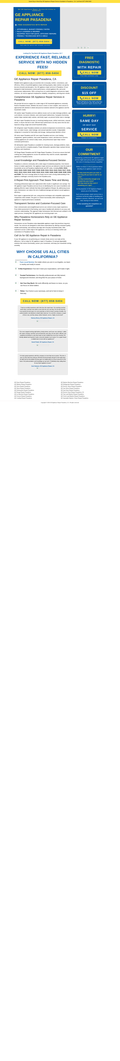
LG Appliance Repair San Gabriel (23, 627)
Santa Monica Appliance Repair (22, 862)
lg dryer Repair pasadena (20, 450)
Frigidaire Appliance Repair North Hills (24, 696)
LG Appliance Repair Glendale (22, 608)
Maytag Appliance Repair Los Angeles (24, 899)
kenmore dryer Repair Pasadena (22, 488)
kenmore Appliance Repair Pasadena (24, 484)
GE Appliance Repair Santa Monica (23, 419)
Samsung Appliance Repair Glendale (24, 884)
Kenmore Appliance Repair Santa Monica (25, 815)
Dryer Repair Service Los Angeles (23, 974)
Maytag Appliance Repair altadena (23, 494)
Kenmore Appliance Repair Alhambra (24, 429)
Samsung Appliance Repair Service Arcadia (26, 1004)
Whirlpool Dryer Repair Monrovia (22, 797)
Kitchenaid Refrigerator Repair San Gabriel (25, 754)
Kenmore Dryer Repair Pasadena (23, 551)
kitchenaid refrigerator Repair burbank (24, 492)
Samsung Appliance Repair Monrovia (24, 840)
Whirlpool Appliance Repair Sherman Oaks (25, 637)
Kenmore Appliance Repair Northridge (24, 663)
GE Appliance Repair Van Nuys (22, 708)
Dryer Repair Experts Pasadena (22, 728)
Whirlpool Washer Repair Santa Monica (24, 783)
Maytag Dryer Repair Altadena (22, 496)
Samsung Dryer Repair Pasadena (23, 480)
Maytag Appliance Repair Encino (22, 880)
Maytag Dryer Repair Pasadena (22, 531)
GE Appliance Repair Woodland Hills (24, 773)
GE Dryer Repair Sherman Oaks (22, 765)
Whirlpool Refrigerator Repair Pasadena (25, 807)
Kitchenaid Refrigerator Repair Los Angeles (26, 752)
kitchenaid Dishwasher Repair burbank (24, 499)
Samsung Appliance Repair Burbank (24, 596)
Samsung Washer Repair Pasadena (23, 850)
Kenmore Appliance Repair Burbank (23, 917)
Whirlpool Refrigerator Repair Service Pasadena (27, 956)
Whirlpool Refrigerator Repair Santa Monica (26, 805)
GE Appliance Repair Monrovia (22, 775)
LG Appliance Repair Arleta (21, 590)
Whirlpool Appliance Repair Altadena (24, 503)
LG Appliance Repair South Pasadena (24, 692)
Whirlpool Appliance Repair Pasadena (24, 446)
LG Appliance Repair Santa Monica (23, 407)
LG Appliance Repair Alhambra (22, 432)
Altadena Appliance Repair (21, 848)
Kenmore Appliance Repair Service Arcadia (26, 1002)
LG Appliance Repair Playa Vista (22, 949)
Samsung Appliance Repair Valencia (24, 1041)
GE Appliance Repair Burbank (22, 612)
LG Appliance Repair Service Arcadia (24, 1006)
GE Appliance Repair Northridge (22, 704)
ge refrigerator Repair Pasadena (22, 462)
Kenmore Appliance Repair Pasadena (24, 661)
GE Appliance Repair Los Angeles (23, 427)
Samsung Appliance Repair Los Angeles (25, 809)
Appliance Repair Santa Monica (22, 870)
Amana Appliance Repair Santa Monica (24, 844)
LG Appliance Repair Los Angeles (23, 411)
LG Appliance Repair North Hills (22, 681)
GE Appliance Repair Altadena (22, 501)
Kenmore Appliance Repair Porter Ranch (25, 659)
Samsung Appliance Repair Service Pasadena (26, 962)
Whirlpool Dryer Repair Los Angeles (23, 795)
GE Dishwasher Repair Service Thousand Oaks (27, 1012)
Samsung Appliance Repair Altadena (24, 507)
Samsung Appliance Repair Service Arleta (25, 992)
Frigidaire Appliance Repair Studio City (24, 700)
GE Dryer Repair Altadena (21, 517)
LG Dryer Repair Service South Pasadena (25, 980)
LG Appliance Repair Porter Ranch (23, 669)
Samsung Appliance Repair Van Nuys (24, 988)
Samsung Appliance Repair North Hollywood (26, 1037)
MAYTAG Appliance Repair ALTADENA (24, 466)
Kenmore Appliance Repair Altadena (24, 444)
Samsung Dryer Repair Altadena (22, 572)
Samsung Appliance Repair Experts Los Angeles (27, 716)
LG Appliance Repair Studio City (22, 691)
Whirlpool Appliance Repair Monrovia (24, 838)
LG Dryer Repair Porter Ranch (22, 761)
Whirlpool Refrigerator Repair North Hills (25, 803)
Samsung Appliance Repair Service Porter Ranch (27, 960)
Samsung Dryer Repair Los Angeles (23, 744)
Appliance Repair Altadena (21, 497)
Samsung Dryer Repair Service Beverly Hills (26, 978)
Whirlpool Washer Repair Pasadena (23, 785)
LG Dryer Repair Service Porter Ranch (24, 982)
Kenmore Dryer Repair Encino (22, 1017)
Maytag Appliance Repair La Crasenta (24, 903)
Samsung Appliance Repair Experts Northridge (27, 714)
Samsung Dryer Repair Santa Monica (24, 791)
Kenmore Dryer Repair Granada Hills (24, 1016)
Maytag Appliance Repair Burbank (23, 919)
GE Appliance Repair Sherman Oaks (24, 710)
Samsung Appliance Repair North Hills (24, 677)
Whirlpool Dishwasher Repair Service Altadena (27, 1014)
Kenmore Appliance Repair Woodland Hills (25, 909)
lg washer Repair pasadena (21, 452)
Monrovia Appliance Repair (21, 836)
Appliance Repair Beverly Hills (22, 830)
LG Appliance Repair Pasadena (22, 417)
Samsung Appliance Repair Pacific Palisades (26, 1021)
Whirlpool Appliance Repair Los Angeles (25, 633)
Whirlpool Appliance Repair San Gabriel (25, 631)
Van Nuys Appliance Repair (21, 889)
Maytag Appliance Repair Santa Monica (24, 834)
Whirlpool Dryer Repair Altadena (22, 561)
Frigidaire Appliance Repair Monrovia (24, 858)
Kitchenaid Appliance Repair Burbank (24, 434)
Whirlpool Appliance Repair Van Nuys (24, 986)
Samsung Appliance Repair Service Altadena (26, 994)
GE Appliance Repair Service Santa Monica (26, 972)
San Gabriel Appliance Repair (22, 626)
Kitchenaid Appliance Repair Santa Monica (25, 895)
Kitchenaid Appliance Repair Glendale (24, 614)
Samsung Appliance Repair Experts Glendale (26, 722)
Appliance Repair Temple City (22, 822)
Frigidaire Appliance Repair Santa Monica (25, 819)
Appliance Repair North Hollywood (23, 824)
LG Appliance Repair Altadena (22, 505)
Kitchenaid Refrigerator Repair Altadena (25, 543)
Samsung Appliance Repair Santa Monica (25, 811)
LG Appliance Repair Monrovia (22, 779)
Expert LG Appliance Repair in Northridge (25, 712)
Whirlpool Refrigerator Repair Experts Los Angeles (28, 734)
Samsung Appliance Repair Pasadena (24, 478)
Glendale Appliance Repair (21, 933)
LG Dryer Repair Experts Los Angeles (24, 726)
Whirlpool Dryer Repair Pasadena (23, 801)
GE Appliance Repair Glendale (22, 610)
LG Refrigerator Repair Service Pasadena (25, 954)
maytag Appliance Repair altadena (23, 468)
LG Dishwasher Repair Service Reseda (24, 1010)
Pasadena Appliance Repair (21, 846)
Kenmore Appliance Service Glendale (24, 651)
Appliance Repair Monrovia (21, 817)
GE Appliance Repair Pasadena (22, 436)
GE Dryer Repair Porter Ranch (22, 763)
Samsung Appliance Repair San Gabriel (25, 629)
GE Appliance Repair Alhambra (22, 425)
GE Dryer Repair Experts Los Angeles (24, 730)
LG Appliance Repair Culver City (22, 413)
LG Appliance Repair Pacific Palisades (24, 1031)
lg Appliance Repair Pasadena (22, 470)
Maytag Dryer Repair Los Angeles (23, 742)
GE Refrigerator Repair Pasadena (23, 1049)
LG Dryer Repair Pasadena (21, 759)
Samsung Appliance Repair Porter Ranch (25, 679)
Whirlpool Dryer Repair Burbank (22, 523)
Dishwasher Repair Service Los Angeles (25, 1008)
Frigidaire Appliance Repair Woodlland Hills (26, 702)
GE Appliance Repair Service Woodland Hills (26, 968)
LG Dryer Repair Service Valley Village (24, 976)
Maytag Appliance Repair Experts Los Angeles (26, 718)
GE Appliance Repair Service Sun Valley (25, 970)
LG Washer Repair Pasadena (21, 856)
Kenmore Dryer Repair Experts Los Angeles (26, 732)
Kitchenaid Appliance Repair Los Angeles (25, 893)
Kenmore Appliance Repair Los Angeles (25, 431)
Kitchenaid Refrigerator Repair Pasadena (25, 757)
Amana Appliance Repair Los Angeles (24, 882)
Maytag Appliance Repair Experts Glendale (25, 720)
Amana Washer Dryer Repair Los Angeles (25, 423)
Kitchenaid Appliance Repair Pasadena (24, 438)
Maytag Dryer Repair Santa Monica (23, 787)
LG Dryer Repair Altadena (20, 535)
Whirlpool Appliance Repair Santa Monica (25, 639)
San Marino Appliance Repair (22, 748)
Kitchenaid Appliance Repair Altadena (24, 539)
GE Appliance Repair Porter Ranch (23, 706)
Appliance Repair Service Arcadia (23, 1000)
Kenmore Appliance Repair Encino (23, 911)
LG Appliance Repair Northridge (22, 665)
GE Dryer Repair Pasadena (21, 464)
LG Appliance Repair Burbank (22, 649)
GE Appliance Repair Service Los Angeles (25, 966)
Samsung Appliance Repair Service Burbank (26, 996)
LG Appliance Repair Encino (21, 602)
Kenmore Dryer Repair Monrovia (22, 769)
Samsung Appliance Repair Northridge (24, 673)
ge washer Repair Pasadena (21, 460)
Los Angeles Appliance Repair (22, 878)
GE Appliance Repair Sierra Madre (23, 777)
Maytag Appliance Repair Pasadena (23, 527)
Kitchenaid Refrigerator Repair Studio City (25, 756)
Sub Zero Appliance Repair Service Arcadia (26, 998)
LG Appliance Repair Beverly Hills (23, 1059)
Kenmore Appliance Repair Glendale (24, 618)
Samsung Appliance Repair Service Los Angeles (27, 958)
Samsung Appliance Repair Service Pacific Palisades (28, 964)
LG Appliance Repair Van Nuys (22, 984)
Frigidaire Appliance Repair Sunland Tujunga (26, 698)
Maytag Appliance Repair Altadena (23, 442)
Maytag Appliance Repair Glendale (23, 616)
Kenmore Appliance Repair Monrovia (24, 828)
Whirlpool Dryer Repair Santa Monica (24, 799)
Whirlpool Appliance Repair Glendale (24, 937)
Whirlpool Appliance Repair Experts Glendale (26, 724)
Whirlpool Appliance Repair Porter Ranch (25, 635)
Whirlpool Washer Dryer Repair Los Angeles (26, 421)
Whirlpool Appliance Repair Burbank (24, 519)
